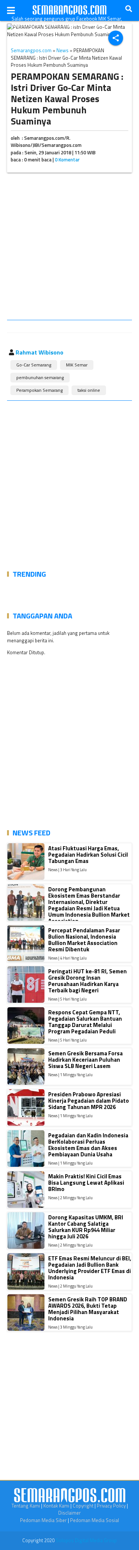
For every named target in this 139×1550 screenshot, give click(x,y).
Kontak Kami (56, 1505)
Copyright (83, 1505)
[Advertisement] (69, 248)
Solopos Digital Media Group (86, 1540)
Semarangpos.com (31, 50)
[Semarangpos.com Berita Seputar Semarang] (70, 10)
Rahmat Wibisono (39, 352)
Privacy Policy (111, 1505)
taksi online (88, 390)
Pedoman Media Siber (43, 1520)
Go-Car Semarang (33, 364)
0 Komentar (67, 159)
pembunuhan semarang (40, 377)
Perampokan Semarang (39, 390)
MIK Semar (76, 364)
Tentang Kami (25, 1505)
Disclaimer (69, 1512)
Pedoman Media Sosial (94, 1520)
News (62, 50)
